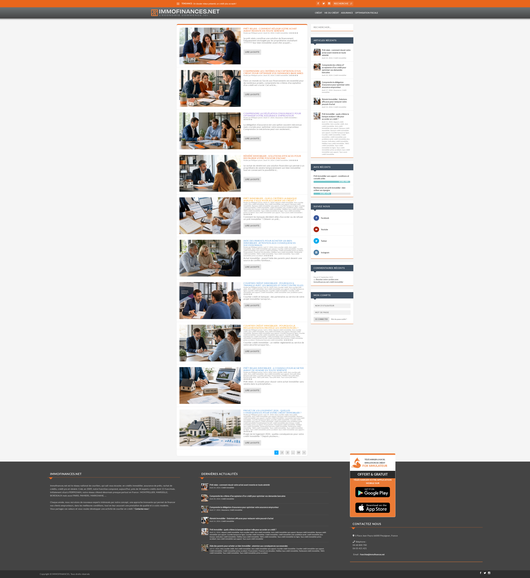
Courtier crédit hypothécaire (258, 291)
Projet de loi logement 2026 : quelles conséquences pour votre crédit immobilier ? (272, 412)
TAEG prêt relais (262, 377)
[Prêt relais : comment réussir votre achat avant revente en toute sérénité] (210, 46)
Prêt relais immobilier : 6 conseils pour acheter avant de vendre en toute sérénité (273, 369)
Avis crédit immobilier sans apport (277, 204)
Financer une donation (262, 252)
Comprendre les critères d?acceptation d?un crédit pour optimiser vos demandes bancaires (273, 72)
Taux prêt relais (274, 377)
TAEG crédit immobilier (251, 211)
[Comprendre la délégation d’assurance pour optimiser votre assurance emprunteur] (210, 130)
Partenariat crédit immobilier (309, 551)
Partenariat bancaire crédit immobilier (269, 340)
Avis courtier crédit (281, 247)
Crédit (318, 13)
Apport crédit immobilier (284, 202)
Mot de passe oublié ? (339, 319)
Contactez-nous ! (142, 509)
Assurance (347, 13)
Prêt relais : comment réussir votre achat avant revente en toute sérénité (270, 30)
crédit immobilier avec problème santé (284, 207)
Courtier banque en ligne (289, 206)
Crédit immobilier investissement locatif (257, 423)
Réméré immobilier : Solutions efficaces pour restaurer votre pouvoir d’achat (272, 157)
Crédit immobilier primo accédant (291, 250)
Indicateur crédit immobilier (271, 209)
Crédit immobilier (281, 33)
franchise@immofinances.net (372, 555)
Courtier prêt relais (264, 375)
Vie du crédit (331, 13)
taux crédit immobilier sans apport (268, 212)
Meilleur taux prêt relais (290, 375)
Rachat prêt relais (249, 377)
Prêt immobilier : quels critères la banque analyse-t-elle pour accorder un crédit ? (270, 199)
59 (298, 452)
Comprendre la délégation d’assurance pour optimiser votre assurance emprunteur (272, 114)
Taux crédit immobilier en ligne (272, 211)
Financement (248, 252)
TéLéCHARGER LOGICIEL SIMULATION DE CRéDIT (374, 463)
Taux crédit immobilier (282, 254)
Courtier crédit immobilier (286, 249)
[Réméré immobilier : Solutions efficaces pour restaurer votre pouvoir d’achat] (210, 173)
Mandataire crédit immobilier (284, 425)
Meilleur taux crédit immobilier (293, 209)
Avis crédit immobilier (256, 204)
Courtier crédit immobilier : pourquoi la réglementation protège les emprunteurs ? (270, 327)
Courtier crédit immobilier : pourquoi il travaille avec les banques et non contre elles (273, 284)
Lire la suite (252, 52)
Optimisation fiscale (366, 13)
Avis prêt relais (295, 374)
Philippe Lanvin (256, 33)
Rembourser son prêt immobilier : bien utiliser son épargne (329, 189)
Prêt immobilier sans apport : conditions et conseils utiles (331, 177)
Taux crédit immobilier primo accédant (264, 429)
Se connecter (321, 319)
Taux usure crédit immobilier (291, 212)
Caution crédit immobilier (274, 418)
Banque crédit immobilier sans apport (265, 206)
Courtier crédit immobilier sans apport (270, 335)
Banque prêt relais (250, 375)
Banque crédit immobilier (286, 416)
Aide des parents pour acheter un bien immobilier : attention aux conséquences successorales (269, 243)
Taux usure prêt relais (288, 377)
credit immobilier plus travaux (279, 338)
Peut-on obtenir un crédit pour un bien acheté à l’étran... (217, 4)
